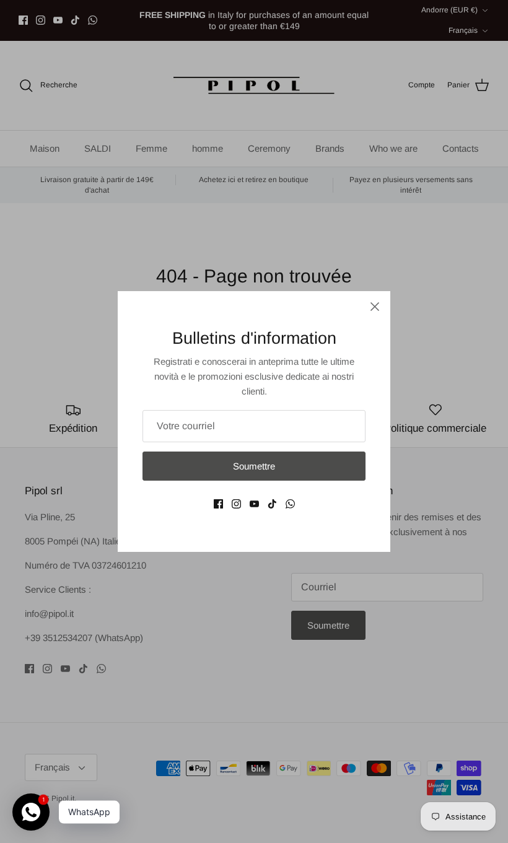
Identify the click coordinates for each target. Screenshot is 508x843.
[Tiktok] (272, 504)
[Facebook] (218, 504)
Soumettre (254, 466)
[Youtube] (254, 504)
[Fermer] (374, 306)
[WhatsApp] (290, 504)
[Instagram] (236, 504)
